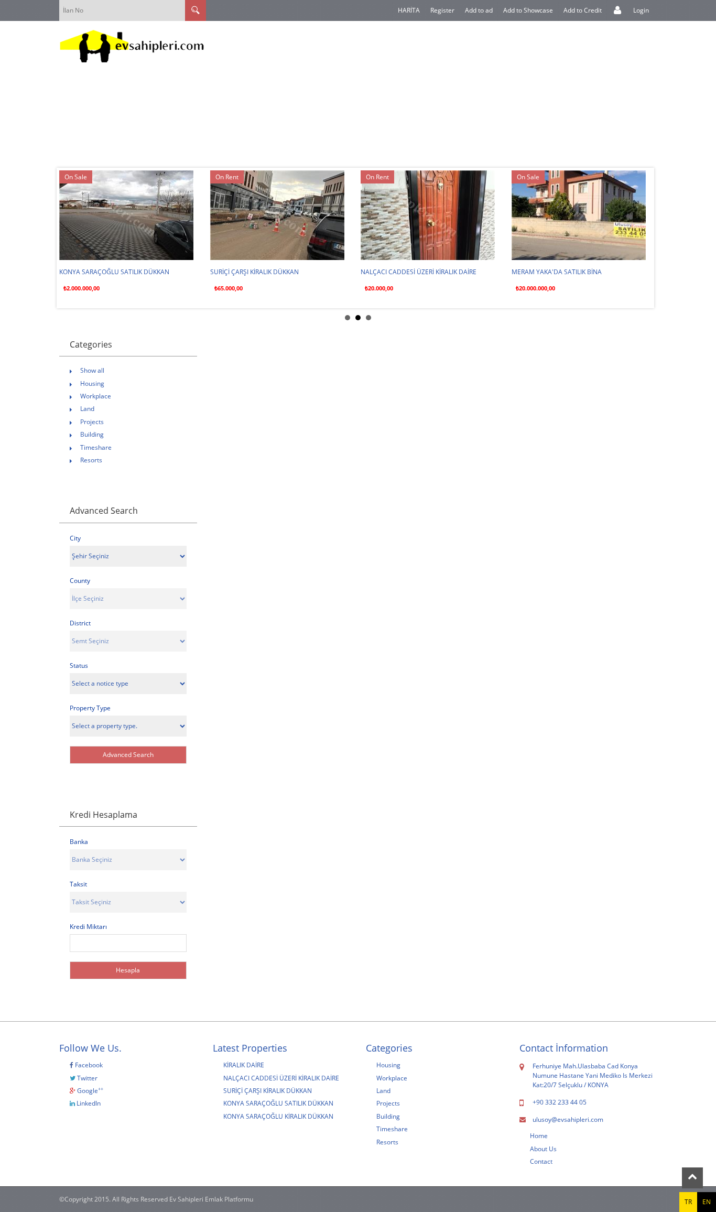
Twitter (86, 1078)
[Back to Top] (692, 1177)
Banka (79, 841)
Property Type (90, 708)
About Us (543, 1148)
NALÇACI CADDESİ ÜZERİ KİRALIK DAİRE (418, 271)
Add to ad (479, 10)
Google (89, 1090)
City (75, 538)
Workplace (95, 396)
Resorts (91, 460)
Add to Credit (582, 10)
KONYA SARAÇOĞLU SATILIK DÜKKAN (114, 271)
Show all (92, 370)
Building (92, 434)
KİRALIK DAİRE (243, 1064)
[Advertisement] (460, 94)
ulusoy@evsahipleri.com (568, 1119)
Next (643, 238)
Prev (72, 238)
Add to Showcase (528, 10)
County (80, 580)
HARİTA (409, 10)
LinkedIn (88, 1103)
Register (442, 10)
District (80, 623)
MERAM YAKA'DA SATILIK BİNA (557, 271)
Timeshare (96, 447)
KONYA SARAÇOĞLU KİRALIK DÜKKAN (278, 1116)
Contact (541, 1161)
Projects (92, 421)
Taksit (78, 884)
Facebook (88, 1064)
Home (539, 1135)
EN (706, 1201)
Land (87, 408)
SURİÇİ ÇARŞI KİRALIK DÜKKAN (254, 271)
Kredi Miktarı (88, 926)
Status (79, 665)
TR (688, 1201)
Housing (92, 383)
